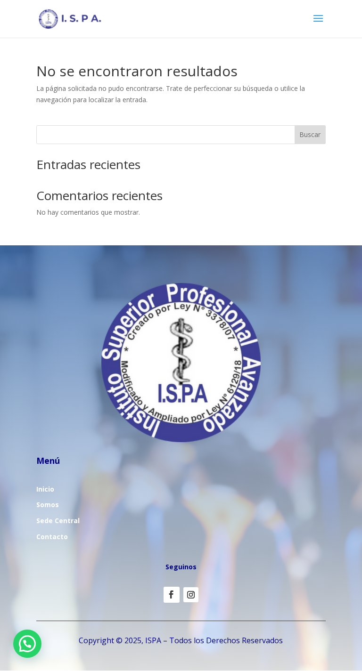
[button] (27, 644)
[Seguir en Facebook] (172, 595)
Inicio (45, 489)
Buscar (310, 134)
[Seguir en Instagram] (190, 594)
